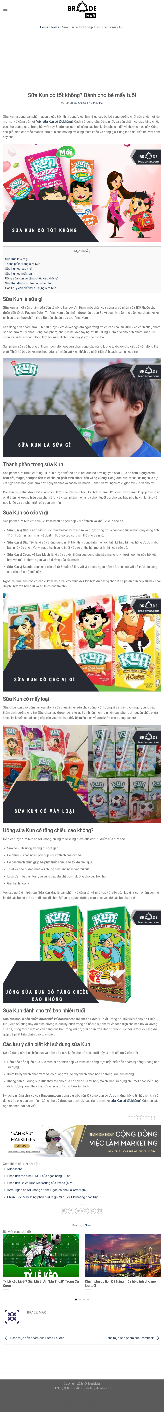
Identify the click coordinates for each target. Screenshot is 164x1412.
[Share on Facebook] (71, 1211)
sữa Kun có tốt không (125, 1101)
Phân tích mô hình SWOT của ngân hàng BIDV (38, 1176)
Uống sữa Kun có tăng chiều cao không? (32, 278)
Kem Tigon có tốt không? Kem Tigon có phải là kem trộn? (46, 1190)
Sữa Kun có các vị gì (18, 268)
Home (44, 27)
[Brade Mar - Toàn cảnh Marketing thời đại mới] (82, 9)
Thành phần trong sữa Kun (22, 264)
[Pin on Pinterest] (93, 1211)
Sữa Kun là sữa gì (16, 259)
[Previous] (8, 1259)
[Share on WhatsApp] (64, 1211)
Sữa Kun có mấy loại (18, 273)
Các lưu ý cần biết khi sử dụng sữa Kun (30, 288)
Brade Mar (97, 103)
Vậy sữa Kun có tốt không (54, 121)
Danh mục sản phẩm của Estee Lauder (36, 1338)
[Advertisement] (82, 62)
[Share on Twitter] (78, 1211)
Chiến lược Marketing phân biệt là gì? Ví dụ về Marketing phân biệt (52, 1197)
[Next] (155, 1259)
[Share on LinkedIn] (100, 1211)
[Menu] (5, 9)
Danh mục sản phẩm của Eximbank (130, 1338)
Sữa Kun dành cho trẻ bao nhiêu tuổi (29, 283)
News (55, 27)
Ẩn (87, 251)
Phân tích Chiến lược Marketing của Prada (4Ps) (40, 1183)
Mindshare (14, 1169)
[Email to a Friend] (85, 1211)
